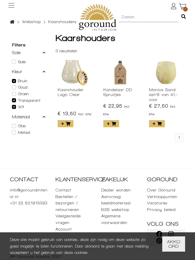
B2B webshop (115, 209)
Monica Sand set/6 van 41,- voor (163, 95)
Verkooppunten (162, 196)
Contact (63, 190)
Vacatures (157, 203)
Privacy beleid (161, 209)
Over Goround (161, 190)
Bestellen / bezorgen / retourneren (67, 203)
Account (64, 229)
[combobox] (148, 17)
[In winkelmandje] (65, 123)
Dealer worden (116, 190)
